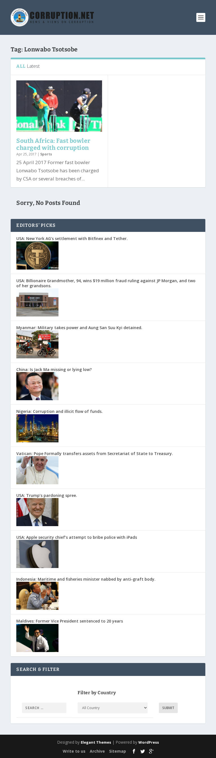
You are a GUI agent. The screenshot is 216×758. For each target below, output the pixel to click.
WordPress (148, 742)
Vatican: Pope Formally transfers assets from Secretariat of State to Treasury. (94, 453)
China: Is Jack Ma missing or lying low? (54, 369)
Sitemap (117, 751)
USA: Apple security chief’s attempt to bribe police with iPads (76, 537)
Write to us (74, 751)
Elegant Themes (96, 742)
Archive (97, 751)
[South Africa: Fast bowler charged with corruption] (59, 106)
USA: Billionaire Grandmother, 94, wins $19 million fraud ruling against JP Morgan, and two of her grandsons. (105, 283)
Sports (46, 154)
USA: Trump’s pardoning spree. (46, 495)
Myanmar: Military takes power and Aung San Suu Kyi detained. (79, 327)
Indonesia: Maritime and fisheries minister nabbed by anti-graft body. (86, 579)
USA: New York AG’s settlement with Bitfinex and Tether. (72, 238)
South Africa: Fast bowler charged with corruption (53, 144)
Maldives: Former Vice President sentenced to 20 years (69, 621)
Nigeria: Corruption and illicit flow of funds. (59, 411)
